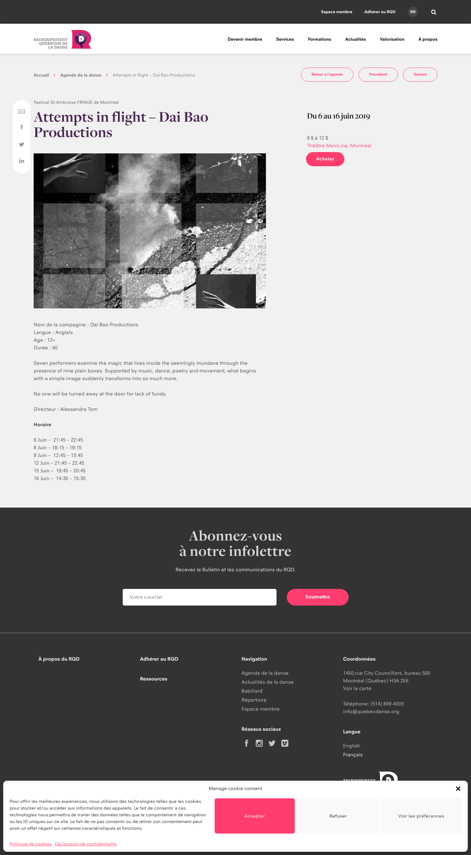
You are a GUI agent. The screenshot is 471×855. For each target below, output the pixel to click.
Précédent (378, 74)
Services (285, 39)
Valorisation (392, 39)
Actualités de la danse (268, 682)
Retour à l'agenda (327, 74)
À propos (427, 39)
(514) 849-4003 (387, 704)
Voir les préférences (421, 815)
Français (353, 755)
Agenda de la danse (80, 75)
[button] (458, 789)
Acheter (325, 159)
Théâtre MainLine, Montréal (339, 145)
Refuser (338, 815)
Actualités (355, 39)
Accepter (254, 815)
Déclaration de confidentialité (86, 844)
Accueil (41, 75)
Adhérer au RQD (380, 11)
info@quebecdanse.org (371, 711)
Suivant (420, 74)
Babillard (252, 691)
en (412, 11)
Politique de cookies (31, 844)
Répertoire (254, 700)
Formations (319, 39)
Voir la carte (357, 688)
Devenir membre (244, 39)
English (351, 746)
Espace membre (336, 11)
